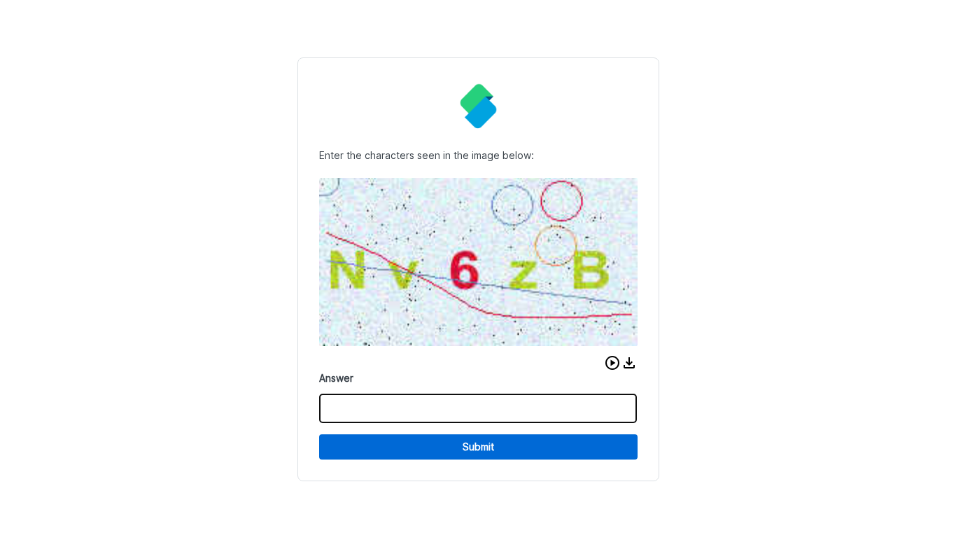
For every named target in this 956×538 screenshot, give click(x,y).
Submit (478, 447)
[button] (612, 362)
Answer (336, 378)
